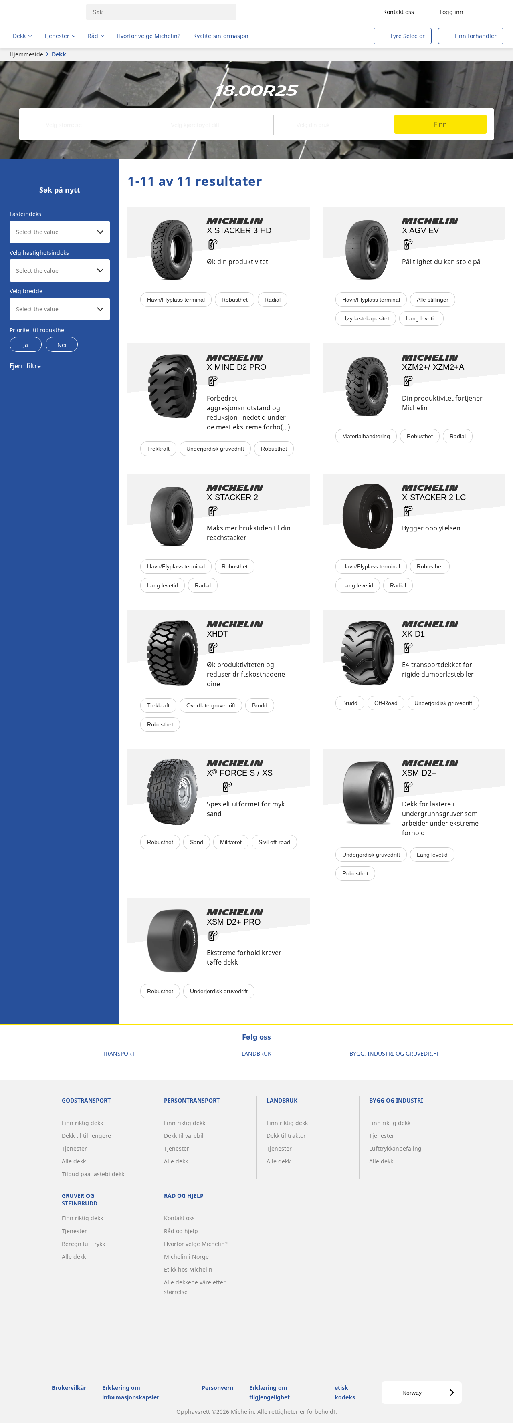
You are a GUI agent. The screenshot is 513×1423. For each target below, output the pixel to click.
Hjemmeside (26, 54)
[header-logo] (44, 12)
